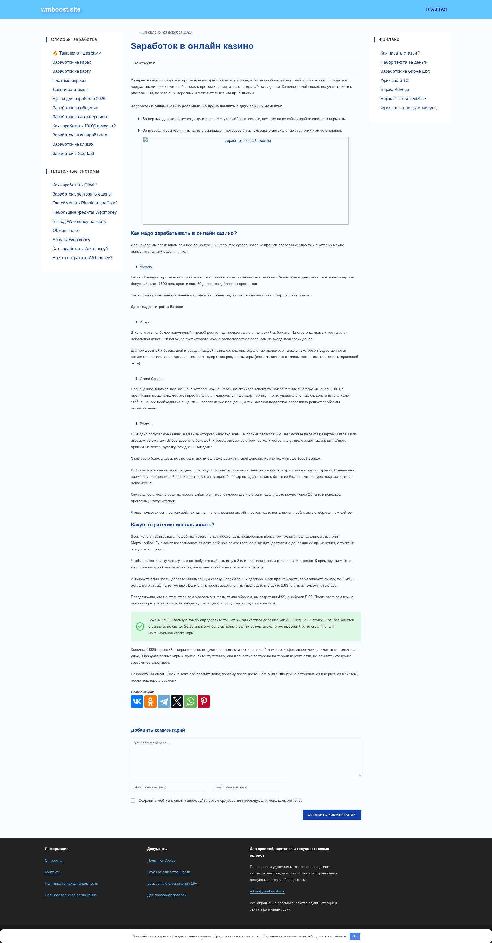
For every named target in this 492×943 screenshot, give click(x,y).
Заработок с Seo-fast (73, 153)
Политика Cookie (161, 860)
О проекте (53, 860)
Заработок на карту (72, 71)
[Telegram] (164, 701)
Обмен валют (66, 230)
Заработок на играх (72, 62)
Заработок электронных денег (82, 194)
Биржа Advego (395, 89)
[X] (177, 701)
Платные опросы (69, 80)
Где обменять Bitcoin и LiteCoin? (85, 203)
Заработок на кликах (73, 144)
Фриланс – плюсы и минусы (409, 107)
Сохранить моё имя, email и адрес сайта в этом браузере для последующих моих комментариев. (221, 800)
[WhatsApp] (190, 701)
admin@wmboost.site (267, 891)
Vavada (146, 267)
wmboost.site (60, 9)
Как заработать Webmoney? (80, 248)
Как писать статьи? (400, 53)
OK (354, 936)
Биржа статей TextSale (403, 98)
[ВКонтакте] (137, 701)
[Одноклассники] (150, 701)
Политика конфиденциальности (71, 883)
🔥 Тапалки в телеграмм (77, 53)
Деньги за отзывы (70, 89)
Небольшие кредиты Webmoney (85, 212)
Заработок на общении (75, 107)
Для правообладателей (167, 895)
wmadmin (147, 63)
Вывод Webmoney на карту (79, 221)
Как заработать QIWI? (75, 184)
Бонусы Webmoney (71, 239)
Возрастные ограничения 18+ (172, 883)
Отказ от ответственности (168, 872)
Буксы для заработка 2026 (79, 98)
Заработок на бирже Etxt (405, 71)
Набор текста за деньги (404, 62)
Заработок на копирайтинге (80, 135)
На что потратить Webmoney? (82, 257)
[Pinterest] (204, 701)
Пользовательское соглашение (71, 895)
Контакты (52, 872)
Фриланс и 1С (395, 80)
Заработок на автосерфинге (80, 116)
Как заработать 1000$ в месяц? (84, 126)
